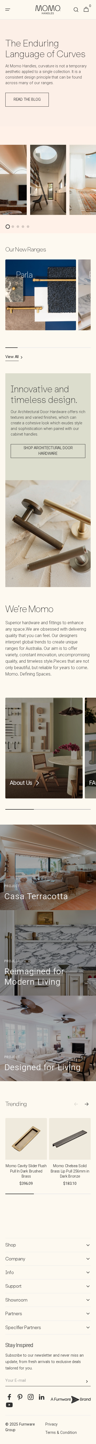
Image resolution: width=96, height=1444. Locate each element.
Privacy (51, 1425)
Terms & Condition (61, 1433)
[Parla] (40, 294)
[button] (76, 10)
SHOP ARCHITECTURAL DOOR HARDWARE (48, 451)
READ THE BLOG (27, 100)
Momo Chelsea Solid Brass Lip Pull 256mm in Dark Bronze (70, 1172)
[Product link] (26, 1156)
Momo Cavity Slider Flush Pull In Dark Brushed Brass (26, 1172)
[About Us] (44, 748)
